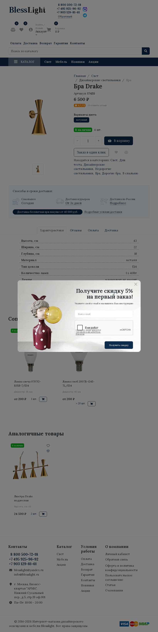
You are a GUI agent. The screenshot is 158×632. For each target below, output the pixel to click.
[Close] (136, 284)
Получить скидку (119, 345)
